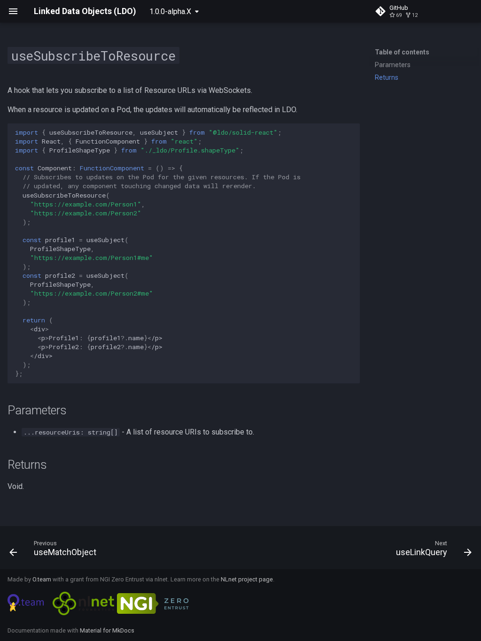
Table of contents (402, 52)
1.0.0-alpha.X (170, 11)
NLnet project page (247, 579)
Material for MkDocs (107, 630)
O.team (41, 579)
